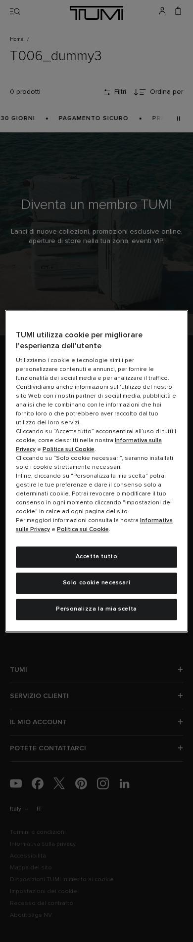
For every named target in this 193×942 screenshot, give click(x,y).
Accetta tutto (97, 557)
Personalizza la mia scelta (96, 609)
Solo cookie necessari (97, 583)
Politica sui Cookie (69, 450)
